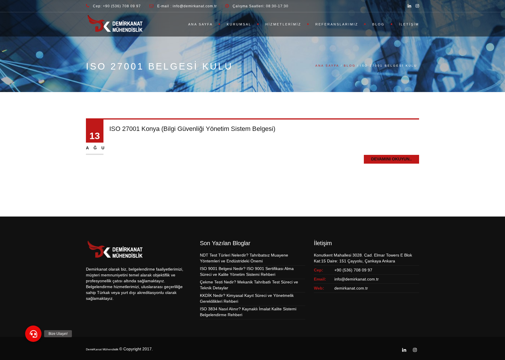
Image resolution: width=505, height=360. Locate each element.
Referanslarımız (336, 24)
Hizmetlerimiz (283, 24)
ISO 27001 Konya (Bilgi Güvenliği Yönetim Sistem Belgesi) (192, 128)
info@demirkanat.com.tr (356, 279)
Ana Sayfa (200, 24)
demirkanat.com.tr (351, 288)
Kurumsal (239, 24)
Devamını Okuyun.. (391, 159)
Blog (378, 24)
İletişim (409, 24)
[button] (33, 334)
